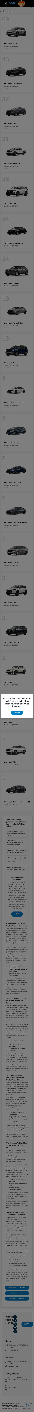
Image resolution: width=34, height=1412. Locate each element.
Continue (17, 712)
